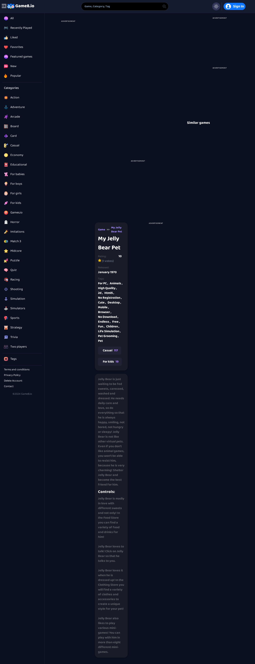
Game (101, 230)
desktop (114, 302)
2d (100, 292)
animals (116, 283)
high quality (107, 288)
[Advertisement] (68, 80)
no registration (110, 297)
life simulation (109, 331)
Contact (9, 386)
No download (108, 316)
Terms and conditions (16, 369)
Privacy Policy (12, 375)
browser (104, 312)
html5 (109, 292)
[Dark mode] (216, 6)
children (112, 326)
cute (102, 302)
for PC (103, 283)
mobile (103, 307)
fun (101, 326)
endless (104, 321)
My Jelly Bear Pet (116, 230)
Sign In (238, 6)
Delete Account (13, 381)
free (116, 321)
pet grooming (108, 336)
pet (100, 340)
